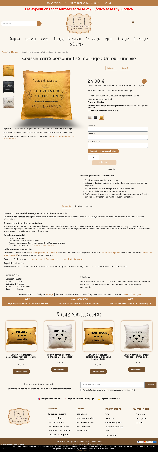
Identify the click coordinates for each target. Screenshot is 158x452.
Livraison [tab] (79, 206)
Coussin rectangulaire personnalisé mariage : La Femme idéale (98, 357)
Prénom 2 (91, 134)
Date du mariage (94, 142)
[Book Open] (25, 3)
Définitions (141, 38)
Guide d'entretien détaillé (43, 245)
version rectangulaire (110, 253)
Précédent (111, 68)
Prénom (59, 38)
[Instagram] (20, 3)
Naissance (30, 38)
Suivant (125, 68)
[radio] (90, 117)
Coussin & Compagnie (131, 294)
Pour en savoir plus (83, 451)
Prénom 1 (91, 126)
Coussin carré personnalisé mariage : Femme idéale (136, 356)
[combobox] (17, 23)
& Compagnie (78, 44)
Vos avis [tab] (89, 206)
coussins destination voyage (72, 259)
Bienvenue (74, 38)
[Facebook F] (14, 3)
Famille (109, 38)
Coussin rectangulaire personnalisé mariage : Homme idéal (21, 357)
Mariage (45, 38)
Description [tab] (67, 206)
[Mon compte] (149, 24)
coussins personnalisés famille (43, 253)
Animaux (15, 38)
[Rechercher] (39, 23)
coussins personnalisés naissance (42, 259)
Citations (123, 38)
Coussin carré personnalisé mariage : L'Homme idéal (60, 356)
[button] (18, 94)
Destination (93, 38)
